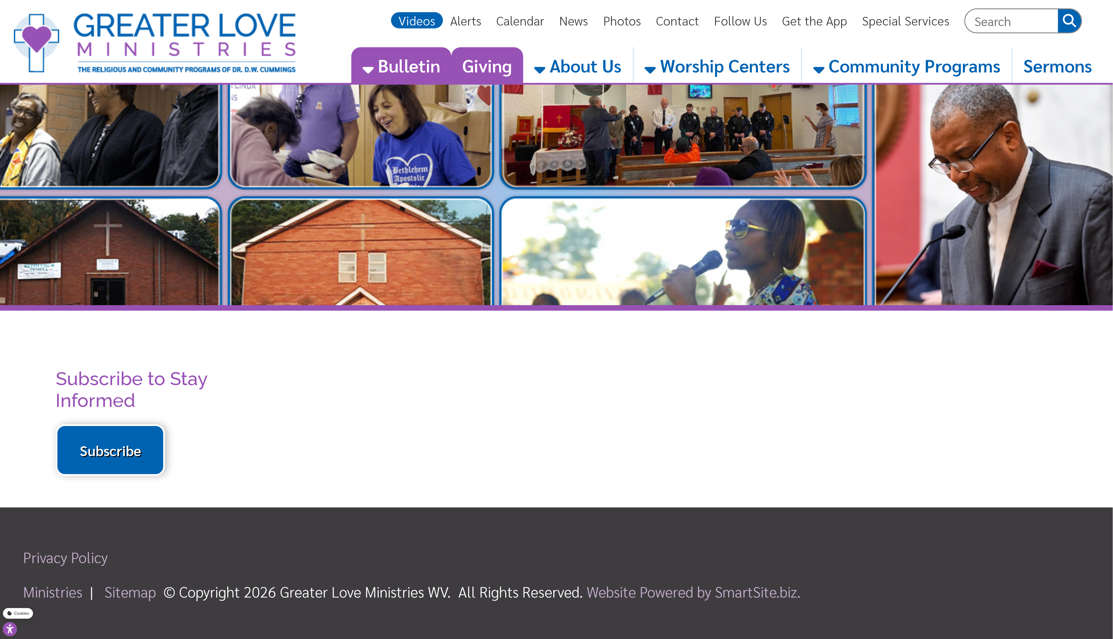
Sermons (1057, 65)
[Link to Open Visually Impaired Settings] (10, 629)
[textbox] (1011, 20)
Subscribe (110, 450)
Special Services (906, 20)
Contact (677, 20)
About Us (583, 65)
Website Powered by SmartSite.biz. (694, 591)
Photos (622, 20)
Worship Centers (723, 65)
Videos (417, 20)
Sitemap (130, 591)
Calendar (520, 20)
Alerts (465, 20)
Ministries (52, 591)
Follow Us (740, 20)
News (573, 20)
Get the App (814, 20)
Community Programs (912, 65)
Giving (487, 65)
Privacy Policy (65, 557)
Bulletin (407, 65)
